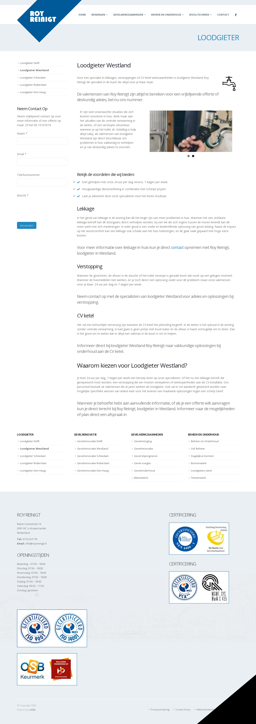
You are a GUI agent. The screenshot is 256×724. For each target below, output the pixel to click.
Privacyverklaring (160, 709)
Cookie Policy (182, 709)
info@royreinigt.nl (36, 543)
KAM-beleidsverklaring (208, 709)
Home (82, 14)
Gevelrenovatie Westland (92, 448)
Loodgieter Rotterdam (33, 85)
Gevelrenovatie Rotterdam (93, 463)
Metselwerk (141, 478)
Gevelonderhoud (144, 470)
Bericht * (23, 195)
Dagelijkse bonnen (202, 456)
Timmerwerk (198, 478)
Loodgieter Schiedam (33, 77)
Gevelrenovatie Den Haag (93, 470)
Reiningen (98, 14)
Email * (21, 154)
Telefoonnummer (28, 175)
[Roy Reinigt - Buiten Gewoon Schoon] (49, 21)
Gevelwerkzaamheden (128, 14)
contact (177, 247)
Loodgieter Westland (34, 70)
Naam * (22, 133)
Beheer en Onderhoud (166, 14)
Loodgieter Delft (29, 63)
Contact (223, 14)
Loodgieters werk (201, 470)
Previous (144, 131)
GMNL (32, 709)
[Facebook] (236, 15)
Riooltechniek (199, 14)
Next (238, 131)
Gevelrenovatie (143, 448)
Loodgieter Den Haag (33, 92)
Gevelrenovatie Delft (89, 441)
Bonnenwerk (199, 463)
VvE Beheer (198, 448)
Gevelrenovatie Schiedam (93, 456)
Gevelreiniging (143, 441)
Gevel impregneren (146, 456)
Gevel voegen (142, 463)
